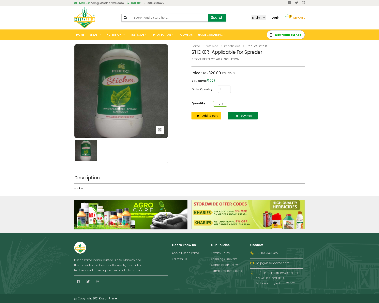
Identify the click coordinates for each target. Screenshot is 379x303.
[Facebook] (289, 2)
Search (217, 17)
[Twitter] (296, 2)
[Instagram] (98, 281)
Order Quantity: (202, 89)
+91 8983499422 (267, 253)
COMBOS (186, 35)
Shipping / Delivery (224, 259)
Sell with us (179, 259)
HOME (80, 35)
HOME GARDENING (210, 35)
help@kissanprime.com (272, 263)
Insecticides (232, 46)
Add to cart (210, 116)
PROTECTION (162, 35)
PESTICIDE (137, 35)
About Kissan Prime (185, 253)
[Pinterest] (303, 2)
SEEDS (93, 35)
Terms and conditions (226, 271)
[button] (287, 17)
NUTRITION (114, 35)
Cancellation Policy (224, 265)
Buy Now (246, 116)
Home (195, 46)
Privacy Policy (220, 253)
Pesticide (211, 46)
